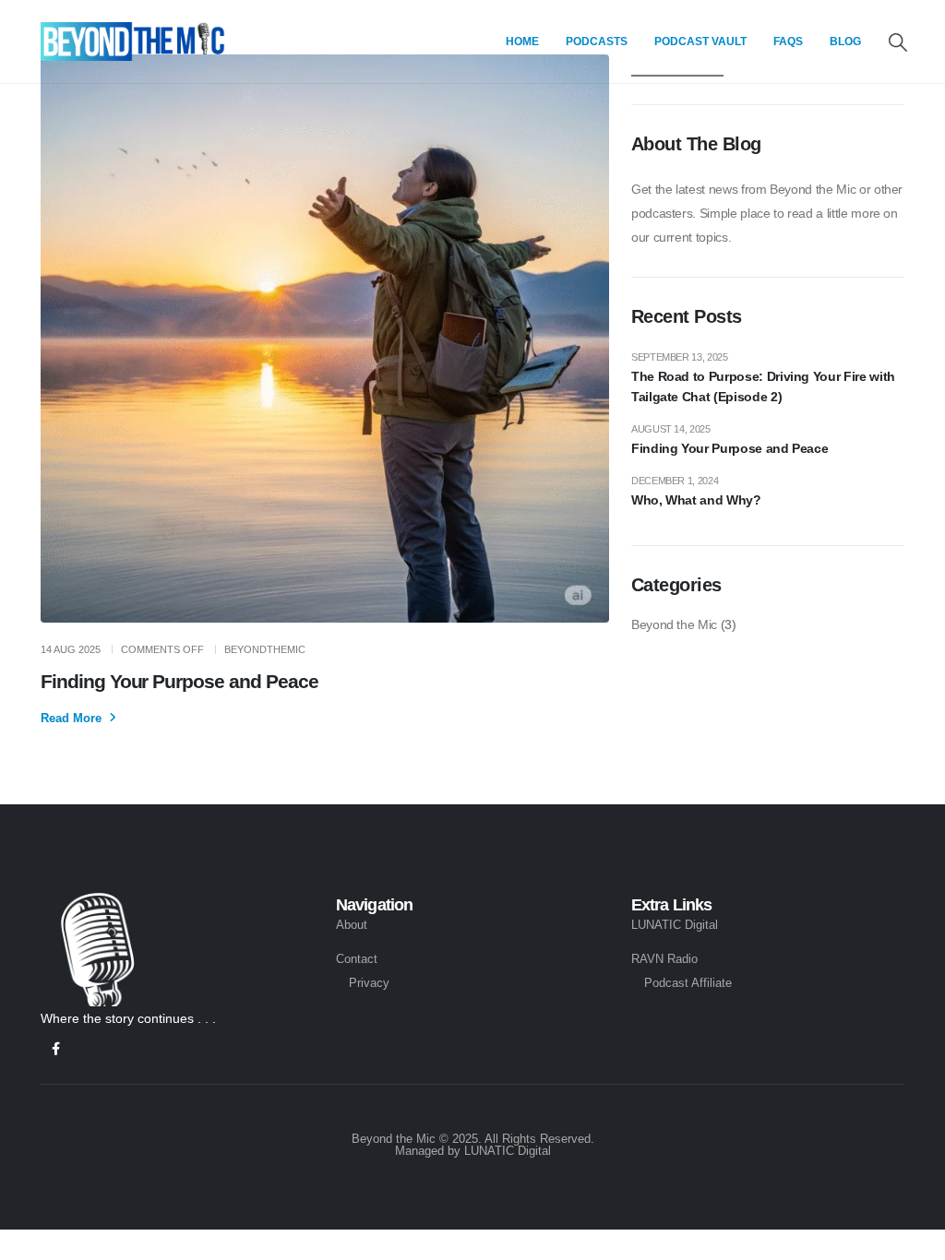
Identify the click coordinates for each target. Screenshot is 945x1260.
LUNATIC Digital (507, 1151)
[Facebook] (56, 1049)
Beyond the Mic (674, 624)
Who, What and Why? (696, 500)
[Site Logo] (133, 41)
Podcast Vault (700, 41)
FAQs (788, 41)
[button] (898, 42)
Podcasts (597, 41)
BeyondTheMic (264, 649)
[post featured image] (325, 338)
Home (522, 41)
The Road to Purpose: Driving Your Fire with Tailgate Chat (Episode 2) (763, 386)
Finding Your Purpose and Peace (179, 681)
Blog (845, 41)
